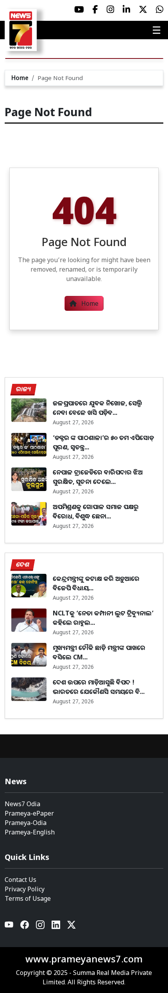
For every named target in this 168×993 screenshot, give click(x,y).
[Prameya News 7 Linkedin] (126, 9)
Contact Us (20, 879)
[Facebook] (25, 927)
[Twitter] (71, 927)
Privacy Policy (25, 889)
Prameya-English (30, 832)
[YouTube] (9, 927)
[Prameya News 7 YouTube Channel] (79, 9)
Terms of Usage (28, 898)
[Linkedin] (56, 927)
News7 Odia (22, 804)
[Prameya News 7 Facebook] (95, 9)
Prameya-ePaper (29, 813)
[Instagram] (40, 927)
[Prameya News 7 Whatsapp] (159, 9)
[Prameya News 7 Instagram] (110, 9)
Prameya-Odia (25, 822)
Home (20, 78)
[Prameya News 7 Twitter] (143, 9)
